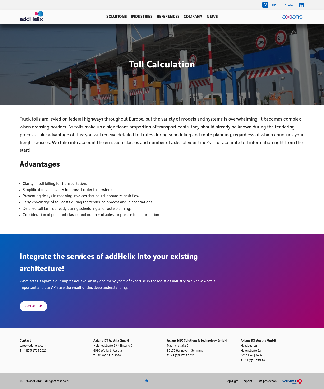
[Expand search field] (265, 5)
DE (274, 5)
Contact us (33, 306)
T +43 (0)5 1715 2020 (107, 355)
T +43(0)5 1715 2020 (33, 350)
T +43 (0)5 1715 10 (253, 360)
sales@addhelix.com (33, 345)
